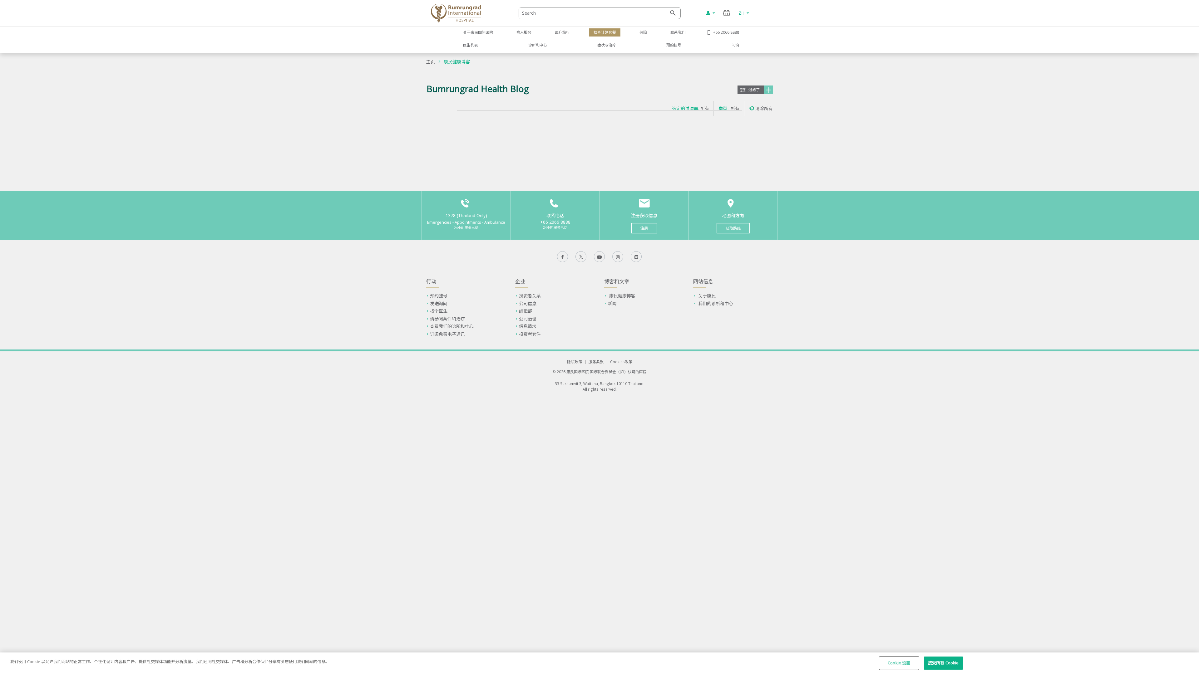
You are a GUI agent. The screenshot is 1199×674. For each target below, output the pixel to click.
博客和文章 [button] (616, 281)
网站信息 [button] (703, 281)
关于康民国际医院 (478, 32)
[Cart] (726, 12)
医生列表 (470, 44)
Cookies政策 (621, 361)
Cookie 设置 (899, 663)
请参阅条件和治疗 (447, 319)
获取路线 (733, 228)
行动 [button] (431, 281)
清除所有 (764, 108)
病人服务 (523, 32)
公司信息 (527, 303)
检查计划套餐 (605, 32)
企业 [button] (520, 281)
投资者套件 (530, 334)
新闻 (612, 303)
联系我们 (677, 32)
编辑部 (525, 311)
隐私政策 (574, 361)
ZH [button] (742, 13)
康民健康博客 (457, 62)
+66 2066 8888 (726, 32)
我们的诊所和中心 (715, 303)
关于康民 (706, 296)
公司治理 (527, 319)
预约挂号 (673, 44)
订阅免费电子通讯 (447, 334)
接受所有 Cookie (943, 663)
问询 (735, 44)
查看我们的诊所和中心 (452, 326)
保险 (643, 32)
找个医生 (438, 311)
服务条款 (596, 361)
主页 (430, 62)
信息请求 (527, 326)
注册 (644, 228)
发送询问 (438, 303)
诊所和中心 (537, 44)
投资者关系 (530, 296)
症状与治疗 (606, 44)
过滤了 (754, 89)
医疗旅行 (562, 32)
